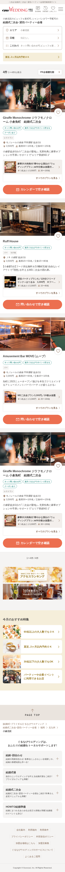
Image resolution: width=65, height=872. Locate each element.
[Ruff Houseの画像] (32, 219)
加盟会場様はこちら (25, 843)
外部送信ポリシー (44, 836)
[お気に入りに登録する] (58, 112)
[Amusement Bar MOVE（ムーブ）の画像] (32, 334)
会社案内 (20, 830)
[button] (32, 758)
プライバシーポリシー (22, 836)
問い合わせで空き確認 (35, 304)
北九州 (52, 727)
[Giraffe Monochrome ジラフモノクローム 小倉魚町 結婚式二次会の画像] (32, 95)
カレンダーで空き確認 (35, 189)
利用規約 (32, 830)
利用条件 (44, 830)
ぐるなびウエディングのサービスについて (32, 850)
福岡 (42, 727)
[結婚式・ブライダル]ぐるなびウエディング (23, 724)
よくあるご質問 (32, 856)
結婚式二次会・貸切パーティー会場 (19, 727)
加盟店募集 (43, 843)
